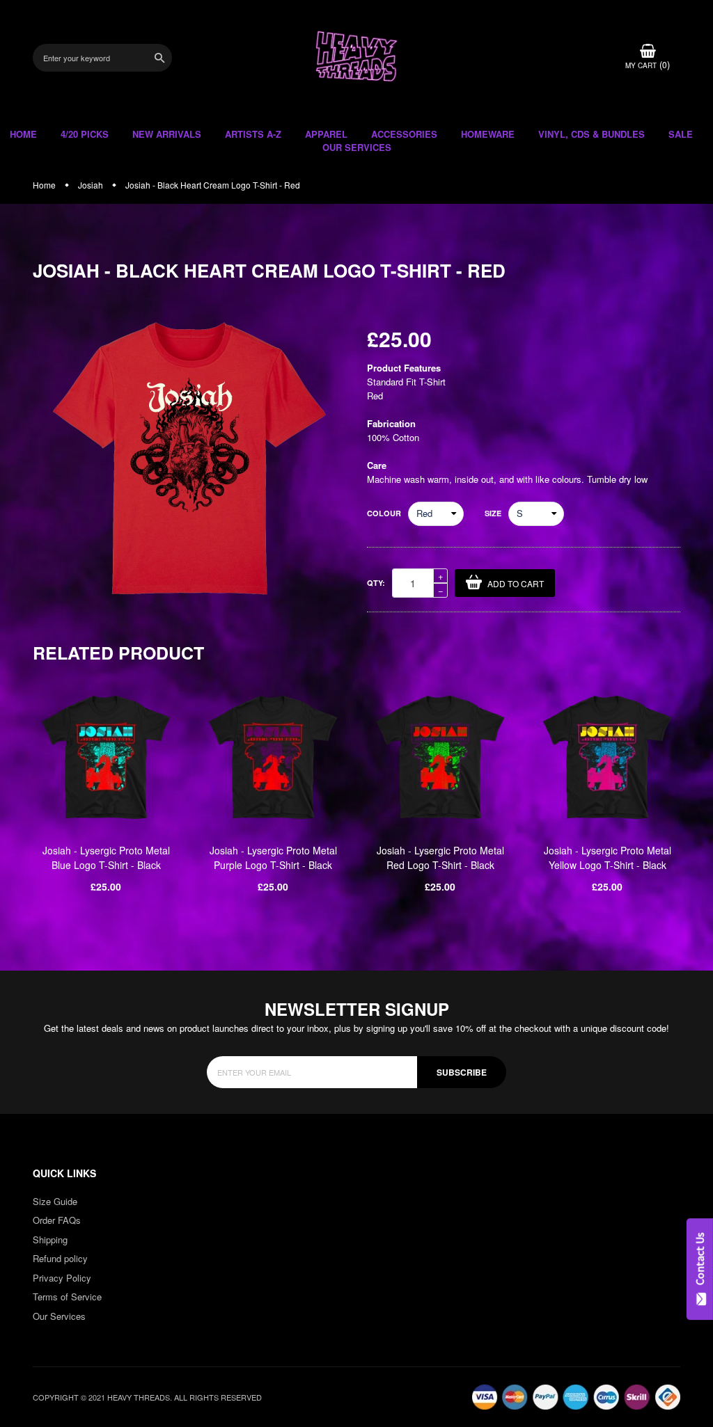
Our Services (59, 1316)
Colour (384, 513)
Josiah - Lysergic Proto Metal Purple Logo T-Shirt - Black (273, 857)
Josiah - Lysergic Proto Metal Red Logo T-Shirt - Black (440, 857)
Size (493, 513)
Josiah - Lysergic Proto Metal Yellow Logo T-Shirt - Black (607, 857)
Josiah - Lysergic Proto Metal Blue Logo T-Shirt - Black (106, 857)
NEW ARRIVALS (166, 134)
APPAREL (326, 134)
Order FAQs (57, 1220)
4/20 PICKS (85, 134)
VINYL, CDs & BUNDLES (591, 134)
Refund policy (60, 1258)
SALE (680, 134)
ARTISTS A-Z (253, 134)
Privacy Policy (62, 1277)
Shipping (50, 1239)
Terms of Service (67, 1296)
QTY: (376, 582)
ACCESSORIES (404, 134)
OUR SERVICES (356, 147)
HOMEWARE (488, 134)
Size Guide (55, 1201)
